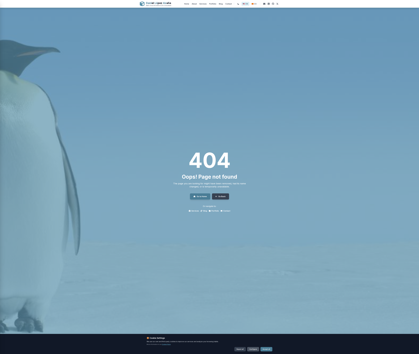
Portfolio (212, 4)
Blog (221, 4)
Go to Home (202, 196)
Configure (253, 349)
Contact (228, 4)
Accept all (266, 349)
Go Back (222, 196)
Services (203, 4)
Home (186, 4)
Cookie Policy (166, 344)
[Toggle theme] (238, 4)
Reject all (240, 349)
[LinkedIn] (269, 4)
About (194, 4)
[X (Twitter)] (277, 4)
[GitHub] (273, 4)
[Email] (264, 4)
